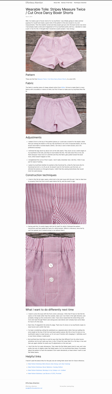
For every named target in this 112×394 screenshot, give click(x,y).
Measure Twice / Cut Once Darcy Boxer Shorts (51, 79)
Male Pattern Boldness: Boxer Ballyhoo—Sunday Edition (45, 367)
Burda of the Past (66, 2)
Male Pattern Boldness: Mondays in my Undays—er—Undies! (47, 370)
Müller (63, 87)
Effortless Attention (34, 2)
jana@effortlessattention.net (34, 388)
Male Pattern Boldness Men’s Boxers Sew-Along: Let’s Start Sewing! (49, 364)
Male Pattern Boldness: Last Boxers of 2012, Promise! (44, 373)
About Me (57, 2)
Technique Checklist (80, 2)
